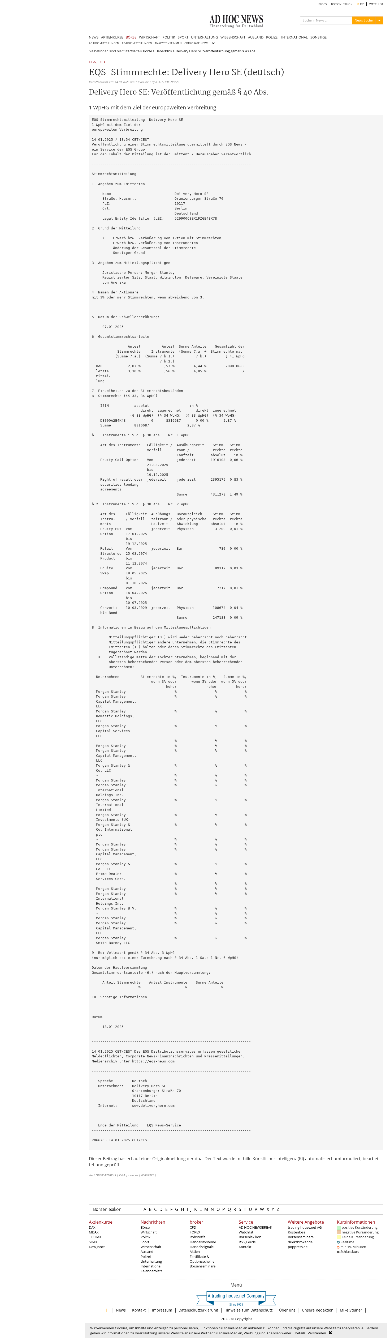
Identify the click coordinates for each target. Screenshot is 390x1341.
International (151, 1266)
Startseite (132, 51)
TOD (101, 62)
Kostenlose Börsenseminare (301, 1234)
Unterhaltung (151, 1261)
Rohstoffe (197, 1237)
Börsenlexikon (107, 1209)
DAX (92, 1227)
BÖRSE (131, 37)
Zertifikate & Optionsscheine (202, 1259)
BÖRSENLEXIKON (342, 4)
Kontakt (245, 1246)
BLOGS (322, 4)
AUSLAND (255, 37)
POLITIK (168, 37)
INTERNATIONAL (294, 37)
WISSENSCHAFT (232, 37)
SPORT (183, 37)
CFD (193, 1227)
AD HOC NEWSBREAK (255, 1227)
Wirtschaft (149, 1232)
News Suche (364, 20)
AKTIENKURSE (112, 37)
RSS (361, 4)
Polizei (146, 1256)
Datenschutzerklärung (198, 1310)
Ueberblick (163, 51)
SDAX (93, 1242)
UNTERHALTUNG (204, 37)
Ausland (147, 1251)
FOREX (195, 1232)
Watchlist (246, 1232)
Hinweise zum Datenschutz (248, 1310)
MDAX (94, 1232)
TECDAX (95, 1237)
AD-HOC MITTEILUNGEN (137, 43)
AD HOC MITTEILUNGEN (104, 43)
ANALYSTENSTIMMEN (168, 43)
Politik (145, 1237)
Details (300, 1333)
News (121, 1310)
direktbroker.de (300, 1242)
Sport (145, 1242)
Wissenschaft (151, 1246)
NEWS (93, 37)
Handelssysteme (203, 1242)
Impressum (162, 1310)
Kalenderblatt (151, 1271)
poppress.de (297, 1246)
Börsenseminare (202, 1266)
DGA (92, 62)
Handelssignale (202, 1246)
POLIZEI (272, 37)
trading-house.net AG (305, 1227)
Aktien (195, 1251)
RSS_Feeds (247, 1242)
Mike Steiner (351, 1310)
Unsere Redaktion (317, 1310)
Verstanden (317, 1333)
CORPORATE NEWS (196, 43)
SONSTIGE (318, 37)
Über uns (287, 1310)
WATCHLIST (376, 4)
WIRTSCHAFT (149, 37)
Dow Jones (97, 1246)
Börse (147, 51)
